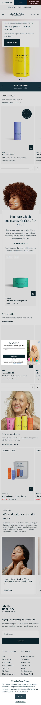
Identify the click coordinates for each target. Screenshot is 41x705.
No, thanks (14, 358)
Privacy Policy (22, 691)
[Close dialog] (39, 341)
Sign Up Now (14, 356)
